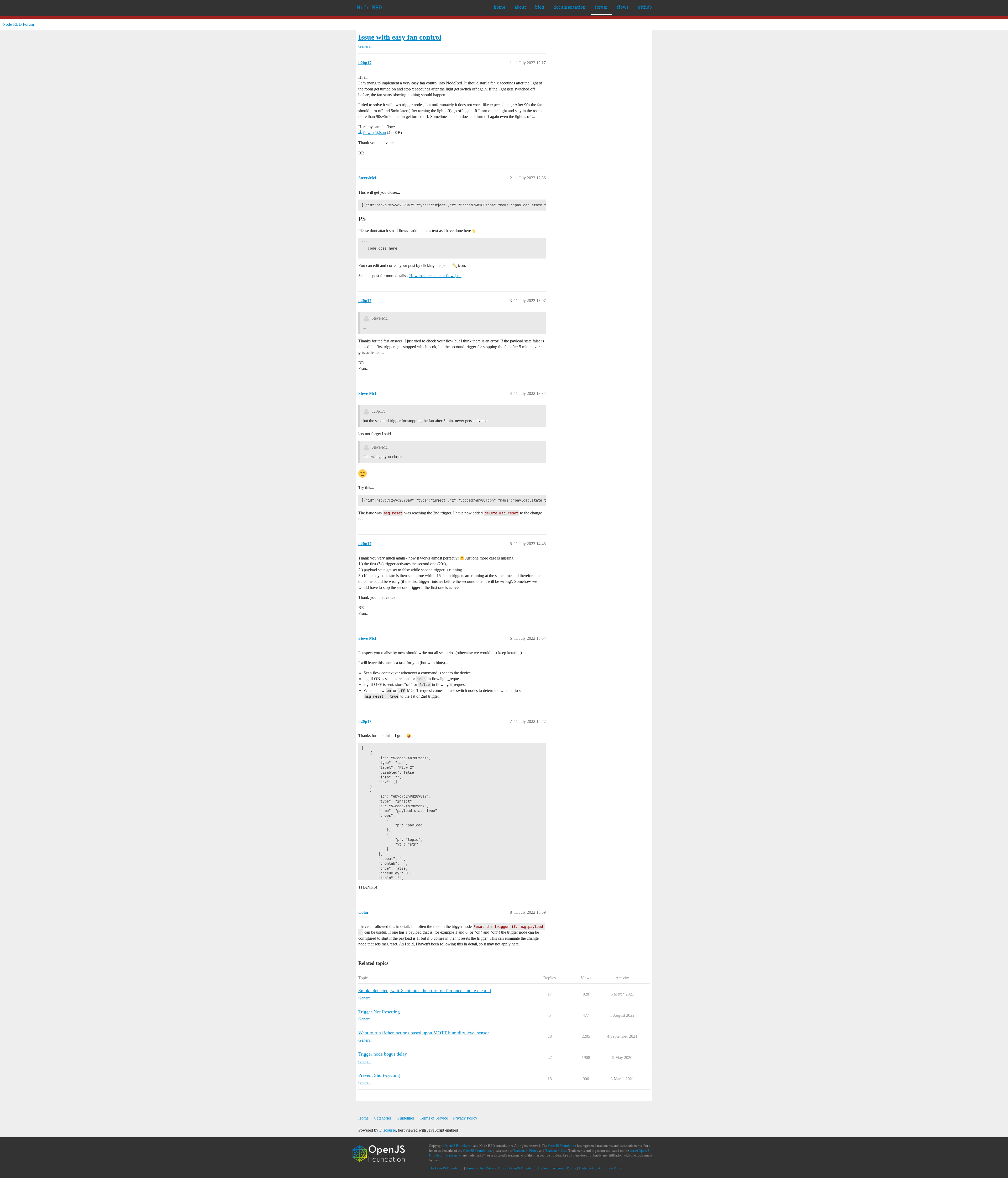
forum (601, 7)
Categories (382, 1118)
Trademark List (556, 1151)
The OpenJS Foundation (446, 1168)
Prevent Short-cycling (379, 1075)
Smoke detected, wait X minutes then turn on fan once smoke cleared (424, 990)
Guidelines (405, 1118)
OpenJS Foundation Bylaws (529, 1168)
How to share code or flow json (435, 275)
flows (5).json (374, 132)
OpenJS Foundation (458, 1146)
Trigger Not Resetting (379, 1011)
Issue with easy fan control (399, 37)
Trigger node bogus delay (382, 1054)
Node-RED (369, 7)
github (645, 7)
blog (539, 7)
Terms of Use (475, 1168)
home (499, 7)
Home (363, 1118)
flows (623, 7)
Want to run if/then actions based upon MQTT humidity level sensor (423, 1032)
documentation (569, 7)
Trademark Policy (525, 1151)
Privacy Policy (465, 1118)
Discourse (387, 1130)
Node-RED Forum (18, 24)
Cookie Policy (612, 1168)
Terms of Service (434, 1118)
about (520, 7)
